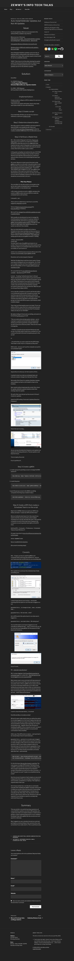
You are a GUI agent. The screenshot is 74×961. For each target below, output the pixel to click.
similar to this (26, 116)
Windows (15, 837)
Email (13, 885)
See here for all (20, 272)
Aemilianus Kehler (27, 18)
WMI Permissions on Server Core (52, 25)
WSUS (24, 840)
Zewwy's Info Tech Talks (32, 5)
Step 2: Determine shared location (58, 97)
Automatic (16, 839)
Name (13, 878)
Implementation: (54, 89)
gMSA (12, 164)
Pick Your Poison (60, 108)
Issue (48, 84)
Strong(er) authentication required (52, 40)
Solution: (49, 87)
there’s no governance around (24, 207)
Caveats (53, 126)
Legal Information (37, 949)
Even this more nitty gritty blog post (24, 233)
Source (20, 81)
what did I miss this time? (20, 670)
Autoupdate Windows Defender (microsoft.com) (24, 44)
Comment (14, 858)
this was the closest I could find (28, 763)
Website (13, 893)
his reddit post (35, 234)
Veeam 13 (46, 32)
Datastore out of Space (49, 34)
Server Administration (33, 836)
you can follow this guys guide (25, 129)
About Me (27, 9)
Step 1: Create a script (58, 92)
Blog (11, 9)
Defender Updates (25, 839)
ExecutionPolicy (15, 208)
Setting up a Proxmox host (50, 22)
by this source (20, 315)
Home (5, 9)
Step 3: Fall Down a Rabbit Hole (58, 103)
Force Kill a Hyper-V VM (49, 37)
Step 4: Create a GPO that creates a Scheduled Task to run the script (58, 120)
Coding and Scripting (19, 836)
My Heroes (18, 9)
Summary (49, 129)
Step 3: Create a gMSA (58, 113)
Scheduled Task (17, 840)
